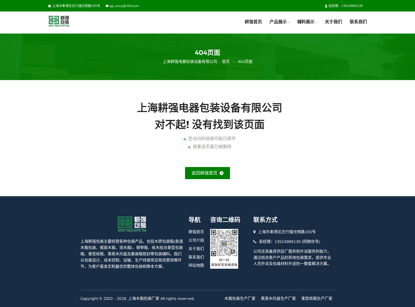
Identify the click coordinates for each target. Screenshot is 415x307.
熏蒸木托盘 (117, 253)
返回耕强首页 (204, 173)
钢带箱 (142, 247)
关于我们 (333, 21)
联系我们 (358, 21)
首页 (226, 61)
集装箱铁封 (140, 253)
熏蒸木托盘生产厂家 (278, 298)
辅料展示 (305, 21)
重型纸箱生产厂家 (316, 298)
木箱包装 (88, 247)
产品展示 (278, 21)
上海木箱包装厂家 (143, 298)
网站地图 (196, 265)
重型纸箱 (96, 253)
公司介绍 (196, 240)
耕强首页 (253, 21)
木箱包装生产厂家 (239, 298)
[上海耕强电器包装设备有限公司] (72, 21)
